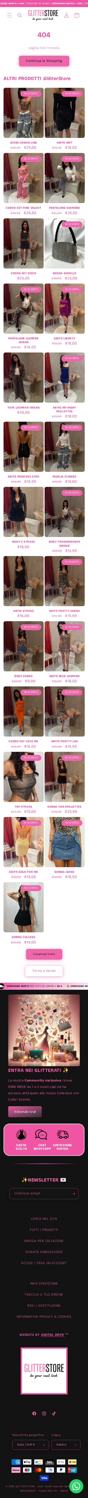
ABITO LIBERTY (64, 338)
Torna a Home (44, 970)
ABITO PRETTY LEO (64, 741)
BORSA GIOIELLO (64, 273)
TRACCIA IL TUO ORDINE (44, 1294)
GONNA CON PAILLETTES (64, 807)
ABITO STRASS (23, 611)
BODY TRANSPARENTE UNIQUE (64, 544)
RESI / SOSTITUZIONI (44, 1305)
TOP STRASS (23, 807)
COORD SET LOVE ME (23, 741)
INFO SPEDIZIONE (44, 1283)
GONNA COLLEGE (23, 937)
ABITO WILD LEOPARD (64, 676)
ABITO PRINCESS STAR (23, 477)
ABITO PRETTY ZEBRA (64, 611)
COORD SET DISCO (23, 273)
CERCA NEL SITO (44, 1218)
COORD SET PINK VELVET (23, 208)
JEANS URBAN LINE (23, 143)
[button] (9, 15)
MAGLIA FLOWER (64, 477)
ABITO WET (65, 143)
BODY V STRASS (23, 542)
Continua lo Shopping (44, 60)
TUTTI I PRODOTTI (44, 1229)
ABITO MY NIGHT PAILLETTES (64, 409)
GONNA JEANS (64, 872)
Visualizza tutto (44, 954)
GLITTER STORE (25, 1486)
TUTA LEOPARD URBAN (24, 408)
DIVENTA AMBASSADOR (44, 1252)
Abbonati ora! (25, 1111)
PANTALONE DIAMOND (64, 208)
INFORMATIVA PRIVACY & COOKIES (43, 1316)
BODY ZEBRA (23, 676)
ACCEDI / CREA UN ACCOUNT (44, 1263)
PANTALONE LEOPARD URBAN (23, 340)
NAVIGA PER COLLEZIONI (44, 1240)
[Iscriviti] (73, 1193)
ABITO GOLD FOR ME (23, 872)
